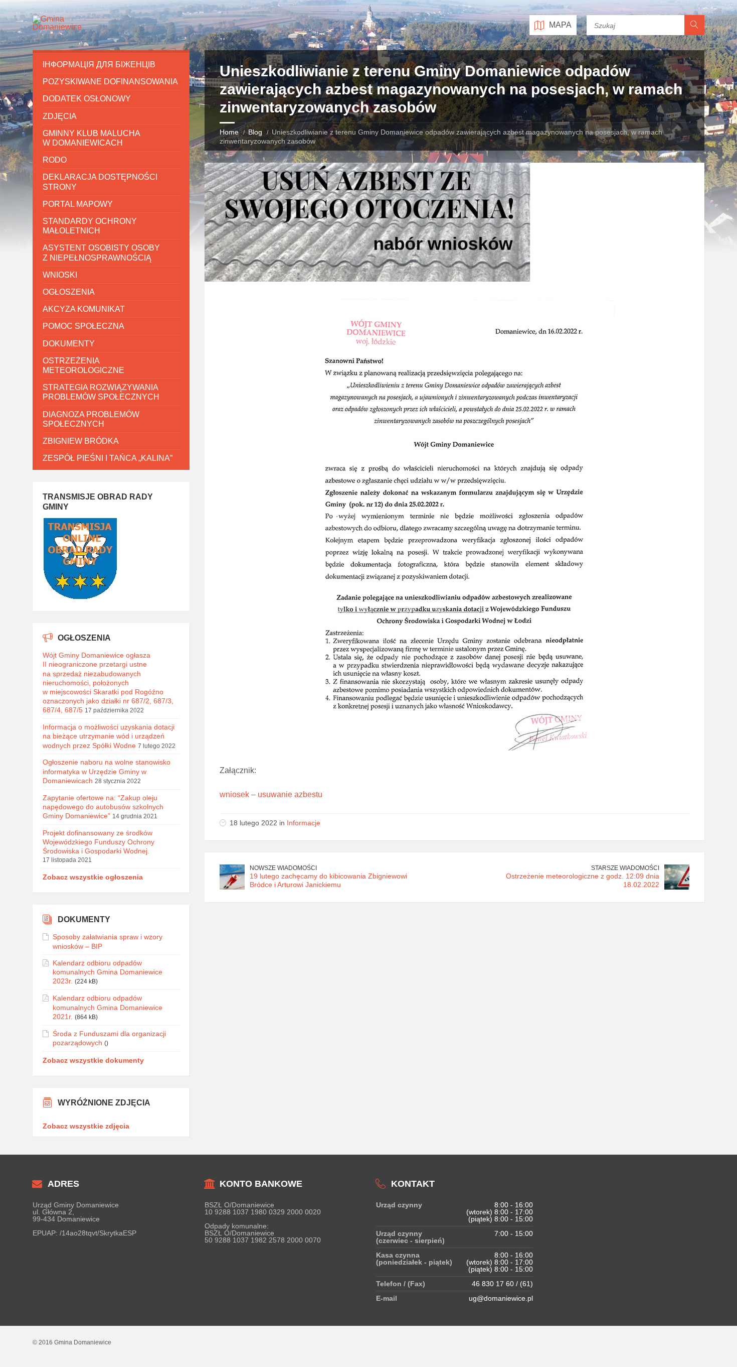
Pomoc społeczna (83, 326)
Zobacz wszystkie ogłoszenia (93, 877)
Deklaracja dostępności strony (100, 182)
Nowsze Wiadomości (283, 868)
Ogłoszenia (69, 292)
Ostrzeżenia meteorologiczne (83, 365)
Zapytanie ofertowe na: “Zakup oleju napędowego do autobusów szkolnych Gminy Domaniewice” (103, 807)
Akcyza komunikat (84, 309)
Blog (255, 132)
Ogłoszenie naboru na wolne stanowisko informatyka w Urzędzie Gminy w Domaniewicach (106, 771)
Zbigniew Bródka (81, 441)
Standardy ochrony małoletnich (90, 226)
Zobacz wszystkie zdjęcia (86, 1126)
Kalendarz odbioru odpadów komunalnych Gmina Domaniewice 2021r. (107, 1007)
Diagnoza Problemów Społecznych (91, 419)
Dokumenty (69, 343)
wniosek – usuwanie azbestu (271, 794)
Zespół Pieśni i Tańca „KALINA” (107, 458)
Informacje (303, 823)
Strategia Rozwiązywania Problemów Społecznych (101, 392)
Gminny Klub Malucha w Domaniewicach (91, 138)
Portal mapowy (78, 204)
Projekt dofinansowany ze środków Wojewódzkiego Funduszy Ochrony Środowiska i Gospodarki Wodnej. (98, 842)
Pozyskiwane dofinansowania (110, 81)
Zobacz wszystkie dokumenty (93, 1060)
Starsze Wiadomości (625, 868)
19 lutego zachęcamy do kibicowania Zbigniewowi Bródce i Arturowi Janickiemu (328, 880)
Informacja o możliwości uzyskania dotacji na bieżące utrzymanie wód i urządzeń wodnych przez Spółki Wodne (108, 736)
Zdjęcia (60, 116)
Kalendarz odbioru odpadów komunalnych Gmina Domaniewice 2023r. (107, 972)
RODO (55, 160)
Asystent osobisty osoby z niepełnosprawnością (101, 252)
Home (229, 132)
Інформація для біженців (99, 64)
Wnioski (60, 275)
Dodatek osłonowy (87, 98)
